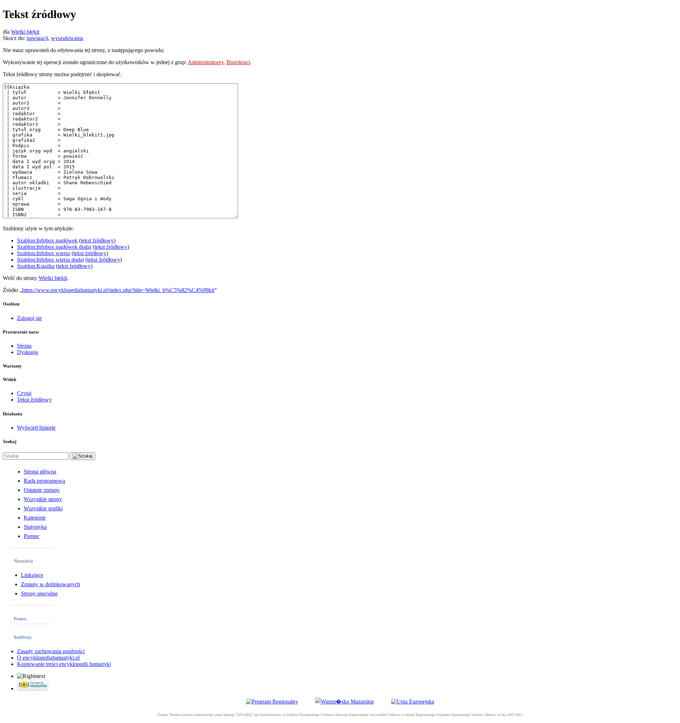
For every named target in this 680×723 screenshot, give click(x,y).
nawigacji (37, 38)
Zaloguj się (29, 318)
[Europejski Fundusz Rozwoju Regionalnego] (412, 702)
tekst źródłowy (97, 240)
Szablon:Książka (36, 266)
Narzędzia (23, 561)
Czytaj (24, 393)
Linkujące (32, 575)
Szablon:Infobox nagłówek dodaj (54, 247)
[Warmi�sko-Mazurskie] (344, 702)
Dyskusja (27, 352)
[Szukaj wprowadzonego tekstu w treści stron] (82, 456)
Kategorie (35, 518)
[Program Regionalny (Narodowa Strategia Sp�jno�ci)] (272, 702)
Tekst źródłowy (34, 400)
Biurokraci (238, 62)
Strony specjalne (39, 593)
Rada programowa (44, 481)
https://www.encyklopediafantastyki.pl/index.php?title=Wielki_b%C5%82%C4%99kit (118, 290)
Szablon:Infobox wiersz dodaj (50, 260)
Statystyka (35, 527)
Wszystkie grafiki (43, 508)
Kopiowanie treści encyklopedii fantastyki (64, 664)
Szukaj (9, 441)
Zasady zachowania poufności (51, 651)
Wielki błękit (25, 32)
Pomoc (31, 536)
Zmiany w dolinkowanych (50, 584)
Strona (24, 346)
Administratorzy (205, 62)
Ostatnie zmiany (42, 490)
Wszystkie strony (43, 499)
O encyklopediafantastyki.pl (48, 658)
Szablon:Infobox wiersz (43, 253)
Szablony (23, 637)
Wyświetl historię (36, 428)
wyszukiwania (67, 38)
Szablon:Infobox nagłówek (47, 240)
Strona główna (40, 472)
